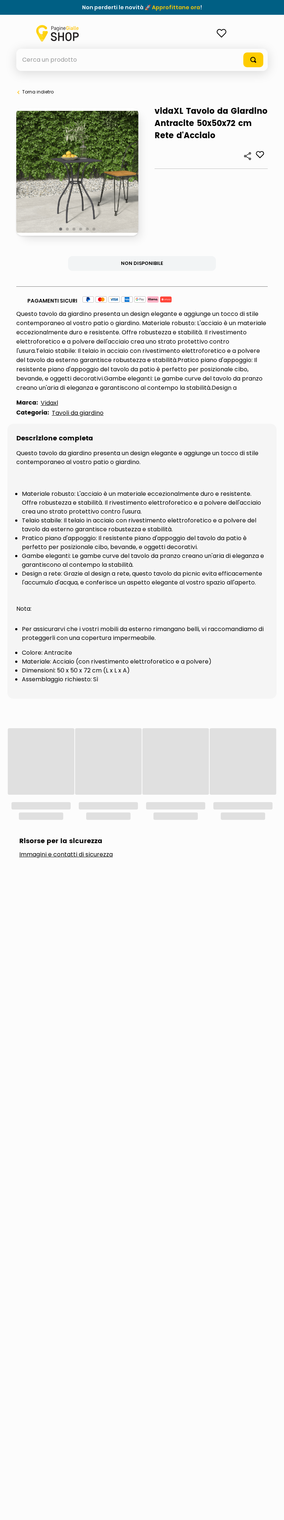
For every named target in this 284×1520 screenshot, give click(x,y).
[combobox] (142, 60)
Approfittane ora (176, 7)
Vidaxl (49, 403)
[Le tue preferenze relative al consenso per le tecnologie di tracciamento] (271, 1507)
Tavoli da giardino (78, 413)
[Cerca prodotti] (253, 59)
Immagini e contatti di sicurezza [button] (66, 755)
